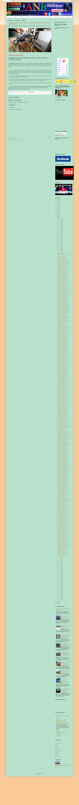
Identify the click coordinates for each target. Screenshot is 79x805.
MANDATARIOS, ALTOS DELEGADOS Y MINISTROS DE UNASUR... (63, 437)
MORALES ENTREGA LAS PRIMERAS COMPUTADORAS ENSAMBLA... (63, 524)
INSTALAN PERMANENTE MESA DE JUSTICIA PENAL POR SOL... (63, 284)
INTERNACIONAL (48, 16)
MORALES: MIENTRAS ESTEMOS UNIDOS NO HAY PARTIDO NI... (63, 312)
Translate (62, 135)
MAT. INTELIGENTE (67, 16)
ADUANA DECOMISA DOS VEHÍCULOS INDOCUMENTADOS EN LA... (63, 479)
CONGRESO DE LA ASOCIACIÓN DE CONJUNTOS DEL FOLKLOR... (63, 262)
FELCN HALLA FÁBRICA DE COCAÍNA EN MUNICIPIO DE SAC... (63, 364)
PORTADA (9, 16)
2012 (57, 603)
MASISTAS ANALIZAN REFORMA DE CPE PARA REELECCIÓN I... (63, 483)
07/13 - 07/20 (59, 559)
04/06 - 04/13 (59, 580)
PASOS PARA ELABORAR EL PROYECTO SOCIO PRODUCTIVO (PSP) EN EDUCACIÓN (63, 609)
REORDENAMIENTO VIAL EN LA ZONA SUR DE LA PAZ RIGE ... (63, 329)
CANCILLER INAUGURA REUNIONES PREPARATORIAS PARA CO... (63, 469)
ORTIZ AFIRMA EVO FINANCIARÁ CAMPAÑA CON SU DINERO (63, 298)
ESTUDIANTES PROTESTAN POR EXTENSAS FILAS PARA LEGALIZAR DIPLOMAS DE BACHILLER (65, 672)
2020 (57, 208)
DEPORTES (22, 16)
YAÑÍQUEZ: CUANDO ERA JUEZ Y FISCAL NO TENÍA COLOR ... (63, 352)
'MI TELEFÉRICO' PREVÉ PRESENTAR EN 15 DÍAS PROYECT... (63, 402)
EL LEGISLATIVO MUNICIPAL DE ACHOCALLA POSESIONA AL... (63, 336)
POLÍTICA (34, 16)
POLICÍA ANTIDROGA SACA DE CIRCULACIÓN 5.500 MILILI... (62, 395)
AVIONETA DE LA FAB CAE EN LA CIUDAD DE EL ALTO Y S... (63, 540)
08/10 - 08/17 (59, 249)
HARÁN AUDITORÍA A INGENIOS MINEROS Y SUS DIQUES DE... (62, 293)
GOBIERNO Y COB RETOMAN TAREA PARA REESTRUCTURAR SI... (63, 462)
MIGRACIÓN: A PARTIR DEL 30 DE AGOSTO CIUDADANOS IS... (63, 536)
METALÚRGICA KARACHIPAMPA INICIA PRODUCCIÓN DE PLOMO (63, 305)
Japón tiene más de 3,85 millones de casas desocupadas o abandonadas (62, 733)
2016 (57, 214)
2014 (57, 217)
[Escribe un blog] (29, 92)
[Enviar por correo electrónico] (28, 92)
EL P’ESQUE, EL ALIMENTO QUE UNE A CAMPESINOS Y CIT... (63, 418)
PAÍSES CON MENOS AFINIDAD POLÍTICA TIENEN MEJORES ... (62, 404)
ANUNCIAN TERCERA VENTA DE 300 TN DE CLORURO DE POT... (63, 350)
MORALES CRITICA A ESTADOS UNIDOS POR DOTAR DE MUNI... (63, 432)
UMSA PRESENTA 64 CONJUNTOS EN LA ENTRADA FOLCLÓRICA (63, 416)
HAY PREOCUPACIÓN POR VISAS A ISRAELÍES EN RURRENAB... (63, 345)
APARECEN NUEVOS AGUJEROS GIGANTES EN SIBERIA (62, 538)
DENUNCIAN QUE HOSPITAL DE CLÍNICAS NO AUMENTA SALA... (63, 286)
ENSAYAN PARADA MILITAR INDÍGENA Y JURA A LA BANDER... (63, 279)
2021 (57, 207)
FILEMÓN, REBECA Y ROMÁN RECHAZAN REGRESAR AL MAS (63, 425)
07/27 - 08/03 (59, 252)
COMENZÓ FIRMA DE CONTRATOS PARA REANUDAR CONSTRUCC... (63, 378)
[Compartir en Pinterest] (33, 92)
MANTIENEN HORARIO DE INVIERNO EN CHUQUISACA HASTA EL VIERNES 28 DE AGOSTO (65, 663)
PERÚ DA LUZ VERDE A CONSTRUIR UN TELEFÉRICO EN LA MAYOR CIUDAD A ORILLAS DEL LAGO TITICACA (65, 681)
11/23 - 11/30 (59, 226)
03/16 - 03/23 (59, 584)
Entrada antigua (49, 137)
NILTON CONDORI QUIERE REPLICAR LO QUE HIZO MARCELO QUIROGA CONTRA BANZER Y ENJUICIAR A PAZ (62, 723)
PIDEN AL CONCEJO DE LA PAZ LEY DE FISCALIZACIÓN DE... (63, 355)
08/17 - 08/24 (59, 247)
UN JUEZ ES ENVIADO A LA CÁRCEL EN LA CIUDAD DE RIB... (63, 376)
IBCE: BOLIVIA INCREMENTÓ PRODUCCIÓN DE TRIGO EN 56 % (63, 441)
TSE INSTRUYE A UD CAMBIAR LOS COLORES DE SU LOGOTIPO (63, 434)
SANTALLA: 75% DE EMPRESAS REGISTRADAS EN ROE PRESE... (63, 348)
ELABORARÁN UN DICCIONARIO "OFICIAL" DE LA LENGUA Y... (63, 369)
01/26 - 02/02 (59, 595)
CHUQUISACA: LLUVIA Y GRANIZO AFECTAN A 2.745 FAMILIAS (63, 274)
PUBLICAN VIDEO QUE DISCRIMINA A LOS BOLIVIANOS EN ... (63, 515)
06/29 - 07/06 (59, 562)
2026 (57, 199)
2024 (57, 202)
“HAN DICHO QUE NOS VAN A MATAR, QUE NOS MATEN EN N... (63, 406)
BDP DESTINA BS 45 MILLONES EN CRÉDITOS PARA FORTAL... (63, 555)
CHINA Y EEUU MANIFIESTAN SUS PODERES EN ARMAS (63, 397)
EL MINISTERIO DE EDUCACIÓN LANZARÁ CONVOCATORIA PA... (63, 334)
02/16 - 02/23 (59, 590)
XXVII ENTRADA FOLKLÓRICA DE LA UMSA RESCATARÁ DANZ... (63, 451)
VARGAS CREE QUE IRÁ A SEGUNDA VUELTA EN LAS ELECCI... (63, 272)
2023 (57, 204)
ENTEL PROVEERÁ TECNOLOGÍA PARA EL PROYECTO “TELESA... (63, 547)
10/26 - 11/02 (59, 232)
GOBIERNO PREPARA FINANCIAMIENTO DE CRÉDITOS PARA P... (63, 254)
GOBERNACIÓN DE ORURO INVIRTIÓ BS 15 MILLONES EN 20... (63, 490)
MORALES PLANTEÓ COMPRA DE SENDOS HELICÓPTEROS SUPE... (63, 327)
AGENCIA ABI (58, 735)
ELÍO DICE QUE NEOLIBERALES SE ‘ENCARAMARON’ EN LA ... (63, 319)
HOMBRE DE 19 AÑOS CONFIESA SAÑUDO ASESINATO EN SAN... (63, 277)
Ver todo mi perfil (57, 766)
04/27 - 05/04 (59, 575)
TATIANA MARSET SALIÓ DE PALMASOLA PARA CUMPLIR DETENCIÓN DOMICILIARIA (65, 690)
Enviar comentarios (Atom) (17, 139)
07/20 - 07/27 (59, 557)
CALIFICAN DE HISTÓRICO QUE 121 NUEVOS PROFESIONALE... (63, 341)
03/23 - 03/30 (59, 583)
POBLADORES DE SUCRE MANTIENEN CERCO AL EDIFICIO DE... (63, 533)
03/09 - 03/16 (59, 586)
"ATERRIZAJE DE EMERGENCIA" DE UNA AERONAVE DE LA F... (63, 522)
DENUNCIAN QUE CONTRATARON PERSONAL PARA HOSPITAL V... (63, 444)
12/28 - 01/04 (59, 219)
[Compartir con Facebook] (32, 92)
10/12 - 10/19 (59, 235)
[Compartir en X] (30, 92)
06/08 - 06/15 (59, 566)
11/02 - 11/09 (59, 231)
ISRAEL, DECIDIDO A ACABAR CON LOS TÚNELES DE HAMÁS (63, 519)
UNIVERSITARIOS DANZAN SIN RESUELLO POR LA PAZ (62, 314)
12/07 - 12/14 (59, 223)
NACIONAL (15, 16)
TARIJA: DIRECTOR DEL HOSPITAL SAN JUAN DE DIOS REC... (63, 413)
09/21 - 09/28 (59, 240)
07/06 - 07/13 (59, 560)
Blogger (42, 773)
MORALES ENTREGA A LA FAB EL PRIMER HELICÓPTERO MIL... (63, 455)
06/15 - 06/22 (59, 565)
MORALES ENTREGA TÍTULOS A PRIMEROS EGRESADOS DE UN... (63, 260)
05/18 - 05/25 (59, 571)
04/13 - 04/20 (59, 578)
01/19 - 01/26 (59, 596)
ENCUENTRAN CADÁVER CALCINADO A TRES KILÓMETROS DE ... (63, 383)
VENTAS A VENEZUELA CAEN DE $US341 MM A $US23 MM (63, 531)
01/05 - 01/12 (59, 600)
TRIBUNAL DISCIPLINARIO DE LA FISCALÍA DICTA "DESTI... (63, 460)
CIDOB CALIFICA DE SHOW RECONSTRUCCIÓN (61, 257)
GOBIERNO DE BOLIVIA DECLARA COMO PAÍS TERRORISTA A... (63, 493)
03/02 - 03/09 (59, 587)
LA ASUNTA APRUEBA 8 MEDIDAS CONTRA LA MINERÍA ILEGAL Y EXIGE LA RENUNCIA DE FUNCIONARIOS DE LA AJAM (65, 654)
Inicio (31, 137)
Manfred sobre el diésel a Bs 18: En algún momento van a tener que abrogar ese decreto (62, 716)
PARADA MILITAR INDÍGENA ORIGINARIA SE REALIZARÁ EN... (63, 409)
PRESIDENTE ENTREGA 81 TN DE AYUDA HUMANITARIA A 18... (62, 374)
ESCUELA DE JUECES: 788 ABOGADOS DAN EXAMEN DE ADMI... (63, 497)
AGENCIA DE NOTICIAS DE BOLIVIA (18, 92)
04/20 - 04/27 (59, 577)
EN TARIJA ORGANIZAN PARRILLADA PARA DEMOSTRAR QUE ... (63, 505)
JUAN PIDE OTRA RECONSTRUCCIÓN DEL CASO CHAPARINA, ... (63, 281)
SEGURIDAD (40, 16)
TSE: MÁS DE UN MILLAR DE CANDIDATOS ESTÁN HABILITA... (63, 481)
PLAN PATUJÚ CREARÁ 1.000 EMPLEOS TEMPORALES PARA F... (63, 295)
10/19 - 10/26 (59, 234)
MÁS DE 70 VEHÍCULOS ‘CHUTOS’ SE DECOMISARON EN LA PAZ (63, 526)
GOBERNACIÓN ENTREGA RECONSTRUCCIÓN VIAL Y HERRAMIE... (62, 269)
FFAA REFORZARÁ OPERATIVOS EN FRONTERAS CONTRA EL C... (63, 392)
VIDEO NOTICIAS (57, 16)
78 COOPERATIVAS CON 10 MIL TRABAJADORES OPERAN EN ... (63, 300)
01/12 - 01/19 (59, 598)
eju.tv (57, 714)
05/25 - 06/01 (59, 569)
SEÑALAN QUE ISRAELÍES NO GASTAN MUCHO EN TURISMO (63, 317)
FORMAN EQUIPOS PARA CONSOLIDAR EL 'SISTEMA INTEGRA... (62, 324)
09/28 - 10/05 (59, 238)
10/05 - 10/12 (59, 237)
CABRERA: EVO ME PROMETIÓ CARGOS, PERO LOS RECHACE (62, 476)
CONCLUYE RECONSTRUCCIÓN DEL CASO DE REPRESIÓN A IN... (63, 381)
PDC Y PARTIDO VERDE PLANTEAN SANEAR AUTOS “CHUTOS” (63, 362)
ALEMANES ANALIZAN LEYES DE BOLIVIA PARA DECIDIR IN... (63, 472)
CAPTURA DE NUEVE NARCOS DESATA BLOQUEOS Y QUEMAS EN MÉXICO (65, 617)
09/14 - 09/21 (59, 241)
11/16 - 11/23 (59, 228)
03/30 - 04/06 (59, 581)
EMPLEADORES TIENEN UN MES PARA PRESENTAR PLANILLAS (63, 439)
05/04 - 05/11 (59, 574)
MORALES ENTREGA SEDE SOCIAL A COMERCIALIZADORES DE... (63, 467)
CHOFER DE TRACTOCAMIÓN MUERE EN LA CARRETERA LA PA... (63, 508)
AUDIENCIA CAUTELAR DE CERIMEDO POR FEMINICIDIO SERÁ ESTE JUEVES (65, 626)
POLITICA (57, 752)
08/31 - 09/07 (59, 244)
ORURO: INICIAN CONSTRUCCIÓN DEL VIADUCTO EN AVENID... (63, 264)
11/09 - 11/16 (59, 229)
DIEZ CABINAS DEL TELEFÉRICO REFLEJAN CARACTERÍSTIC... (62, 458)
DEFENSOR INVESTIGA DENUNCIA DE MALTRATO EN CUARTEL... (63, 390)
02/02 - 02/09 (59, 593)
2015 (57, 216)
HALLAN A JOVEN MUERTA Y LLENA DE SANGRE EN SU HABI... (63, 465)
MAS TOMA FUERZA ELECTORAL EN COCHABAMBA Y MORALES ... (63, 517)
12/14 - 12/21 (59, 222)
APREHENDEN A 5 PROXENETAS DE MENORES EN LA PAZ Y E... (63, 331)
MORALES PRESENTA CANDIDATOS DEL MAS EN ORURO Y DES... (63, 448)
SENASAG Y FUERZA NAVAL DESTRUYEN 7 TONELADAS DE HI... (63, 423)
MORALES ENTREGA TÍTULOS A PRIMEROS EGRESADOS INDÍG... (63, 310)
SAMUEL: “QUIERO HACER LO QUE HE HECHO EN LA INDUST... (63, 553)
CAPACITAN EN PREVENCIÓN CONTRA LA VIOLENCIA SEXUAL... (63, 291)
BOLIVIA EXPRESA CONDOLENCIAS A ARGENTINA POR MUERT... (63, 543)
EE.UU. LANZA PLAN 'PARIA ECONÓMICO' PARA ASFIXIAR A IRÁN (65, 644)
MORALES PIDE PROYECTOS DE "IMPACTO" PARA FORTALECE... (63, 359)
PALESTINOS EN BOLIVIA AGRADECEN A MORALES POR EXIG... (63, 502)
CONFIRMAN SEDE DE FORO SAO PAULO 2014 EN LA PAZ (63, 321)
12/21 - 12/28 (59, 220)
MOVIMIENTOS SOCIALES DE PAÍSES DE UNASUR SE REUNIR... (63, 529)
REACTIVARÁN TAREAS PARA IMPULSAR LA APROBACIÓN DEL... (63, 510)
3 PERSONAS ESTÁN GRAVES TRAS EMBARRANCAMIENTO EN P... (63, 371)
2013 (57, 601)
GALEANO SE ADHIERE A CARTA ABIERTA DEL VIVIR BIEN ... (62, 338)
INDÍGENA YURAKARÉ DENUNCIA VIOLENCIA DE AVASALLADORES (63, 500)
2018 (57, 211)
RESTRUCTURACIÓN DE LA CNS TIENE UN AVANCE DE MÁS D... (63, 399)
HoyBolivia (58, 731)
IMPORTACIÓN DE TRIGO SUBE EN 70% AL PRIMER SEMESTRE (63, 495)
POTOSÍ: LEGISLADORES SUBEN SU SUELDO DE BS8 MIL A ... (63, 512)
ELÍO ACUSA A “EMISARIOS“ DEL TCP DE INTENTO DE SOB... (63, 367)
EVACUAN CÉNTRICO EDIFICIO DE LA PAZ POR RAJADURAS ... (63, 446)
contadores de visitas (58, 742)
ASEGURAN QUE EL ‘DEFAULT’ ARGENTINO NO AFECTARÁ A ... (63, 411)
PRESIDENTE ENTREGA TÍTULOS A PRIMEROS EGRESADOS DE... (63, 302)
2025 (57, 201)
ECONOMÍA (28, 16)
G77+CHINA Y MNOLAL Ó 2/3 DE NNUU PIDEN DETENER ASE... (62, 307)
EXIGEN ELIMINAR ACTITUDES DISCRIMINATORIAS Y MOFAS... (63, 486)
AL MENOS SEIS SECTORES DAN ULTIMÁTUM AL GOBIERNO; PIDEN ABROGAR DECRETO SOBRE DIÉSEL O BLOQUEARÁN (29, 23)
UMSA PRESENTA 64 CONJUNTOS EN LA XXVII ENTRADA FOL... (63, 288)
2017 (57, 213)
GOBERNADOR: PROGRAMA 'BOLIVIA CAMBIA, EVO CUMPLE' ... (63, 385)
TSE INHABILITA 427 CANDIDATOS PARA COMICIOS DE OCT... (63, 488)
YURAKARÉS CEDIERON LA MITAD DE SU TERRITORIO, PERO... (63, 420)
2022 (57, 205)
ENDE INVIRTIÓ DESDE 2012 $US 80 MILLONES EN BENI (63, 357)
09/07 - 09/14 (59, 243)
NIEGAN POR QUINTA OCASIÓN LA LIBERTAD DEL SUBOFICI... (63, 267)
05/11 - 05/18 (59, 572)
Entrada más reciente (12, 137)
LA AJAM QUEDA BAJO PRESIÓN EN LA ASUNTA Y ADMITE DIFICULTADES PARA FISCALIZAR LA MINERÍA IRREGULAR (65, 636)
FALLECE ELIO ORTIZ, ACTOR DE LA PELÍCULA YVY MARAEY (63, 388)
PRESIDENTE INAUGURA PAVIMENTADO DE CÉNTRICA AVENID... (62, 550)
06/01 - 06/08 (59, 568)
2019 (57, 210)
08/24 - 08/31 (59, 246)
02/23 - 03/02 (59, 589)
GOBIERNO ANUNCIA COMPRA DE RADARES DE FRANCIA (63, 453)
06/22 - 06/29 (59, 563)
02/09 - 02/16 (59, 592)
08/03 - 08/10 (59, 250)
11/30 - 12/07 (59, 225)
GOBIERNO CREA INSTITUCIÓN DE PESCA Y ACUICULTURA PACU (63, 343)
